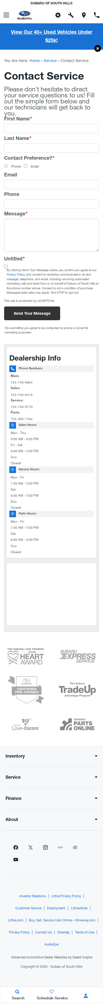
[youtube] (16, 860)
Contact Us (43, 932)
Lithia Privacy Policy (66, 896)
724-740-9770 (22, 407)
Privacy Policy (15, 274)
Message (15, 214)
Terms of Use (84, 932)
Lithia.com (15, 920)
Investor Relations (33, 896)
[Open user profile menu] (86, 996)
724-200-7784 (22, 419)
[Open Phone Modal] (96, 15)
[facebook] (16, 848)
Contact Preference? (29, 158)
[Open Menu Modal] (6, 15)
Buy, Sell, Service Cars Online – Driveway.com (62, 920)
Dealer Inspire (82, 957)
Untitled (14, 259)
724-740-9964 (22, 382)
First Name (18, 119)
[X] (30, 848)
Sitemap (63, 932)
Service (50, 60)
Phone (16, 166)
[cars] (60, 848)
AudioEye (51, 944)
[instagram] (45, 848)
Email (35, 166)
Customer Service (28, 908)
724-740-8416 (22, 395)
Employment (56, 908)
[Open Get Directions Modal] (83, 15)
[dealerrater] (75, 848)
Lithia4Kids (79, 908)
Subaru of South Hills (66, 967)
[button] (97, 48)
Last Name (17, 138)
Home (34, 60)
